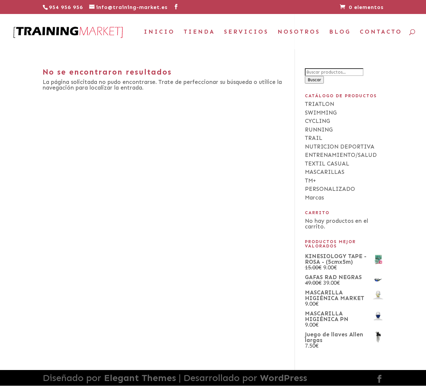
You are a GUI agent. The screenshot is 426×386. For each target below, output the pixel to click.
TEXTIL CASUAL (327, 163)
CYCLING (317, 121)
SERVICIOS (246, 32)
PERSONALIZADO (330, 189)
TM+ (310, 180)
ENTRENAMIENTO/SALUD (341, 155)
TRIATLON (319, 104)
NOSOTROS (299, 32)
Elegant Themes (140, 377)
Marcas (314, 197)
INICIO (159, 32)
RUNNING (319, 129)
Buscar (314, 80)
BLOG (340, 32)
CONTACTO (381, 32)
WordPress (283, 377)
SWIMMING (321, 112)
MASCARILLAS (324, 172)
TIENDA (199, 32)
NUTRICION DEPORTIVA (339, 146)
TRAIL (313, 138)
